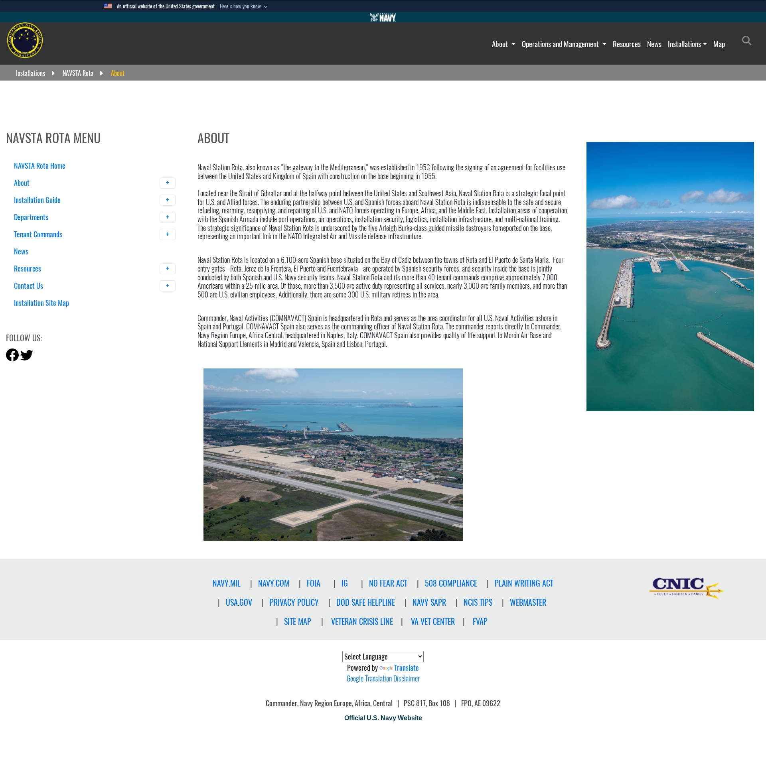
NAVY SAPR (429, 602)
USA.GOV (239, 602)
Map (719, 44)
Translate (406, 668)
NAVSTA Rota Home (39, 166)
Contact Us (29, 286)
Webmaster (528, 602)
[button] (244, 6)
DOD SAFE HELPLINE (365, 602)
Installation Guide (38, 200)
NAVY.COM (273, 583)
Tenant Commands (39, 234)
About (500, 44)
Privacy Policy (294, 602)
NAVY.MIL (227, 583)
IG (345, 583)
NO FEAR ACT (388, 583)
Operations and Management (561, 44)
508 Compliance (451, 583)
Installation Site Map (41, 303)
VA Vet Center (433, 621)
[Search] (55, 317)
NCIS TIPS (478, 602)
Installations (684, 44)
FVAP (480, 621)
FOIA (313, 583)
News (654, 44)
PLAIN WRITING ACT (524, 583)
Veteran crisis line (362, 621)
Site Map (297, 621)
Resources (627, 44)
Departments (32, 217)
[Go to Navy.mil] (383, 17)
